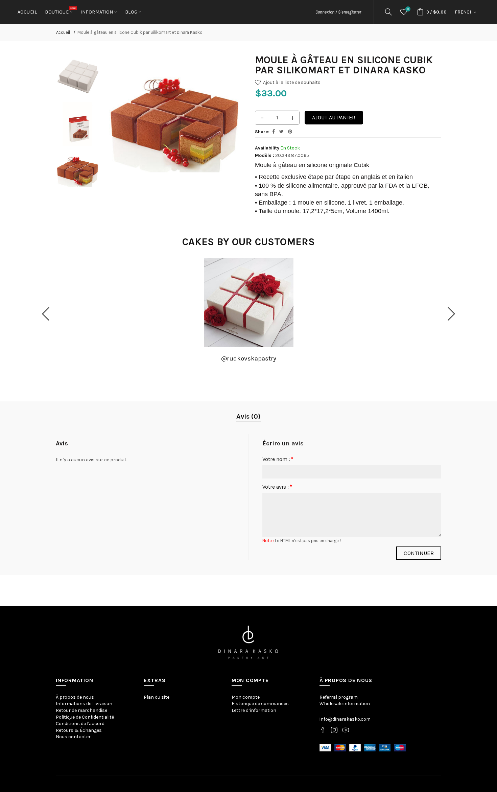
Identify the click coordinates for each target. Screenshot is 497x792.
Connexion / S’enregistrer (338, 12)
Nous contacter (73, 737)
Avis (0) (248, 416)
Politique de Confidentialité (85, 717)
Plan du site (156, 697)
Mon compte (246, 697)
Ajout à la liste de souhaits (292, 82)
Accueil (63, 32)
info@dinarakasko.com (345, 719)
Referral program (339, 697)
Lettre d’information (254, 710)
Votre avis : (275, 487)
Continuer (419, 553)
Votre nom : (276, 459)
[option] (77, 76)
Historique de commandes (260, 703)
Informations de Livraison (84, 703)
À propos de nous (75, 697)
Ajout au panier (334, 117)
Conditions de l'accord (80, 723)
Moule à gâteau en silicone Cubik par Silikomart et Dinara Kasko (140, 32)
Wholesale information (345, 703)
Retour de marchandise (81, 710)
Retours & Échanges (79, 730)
